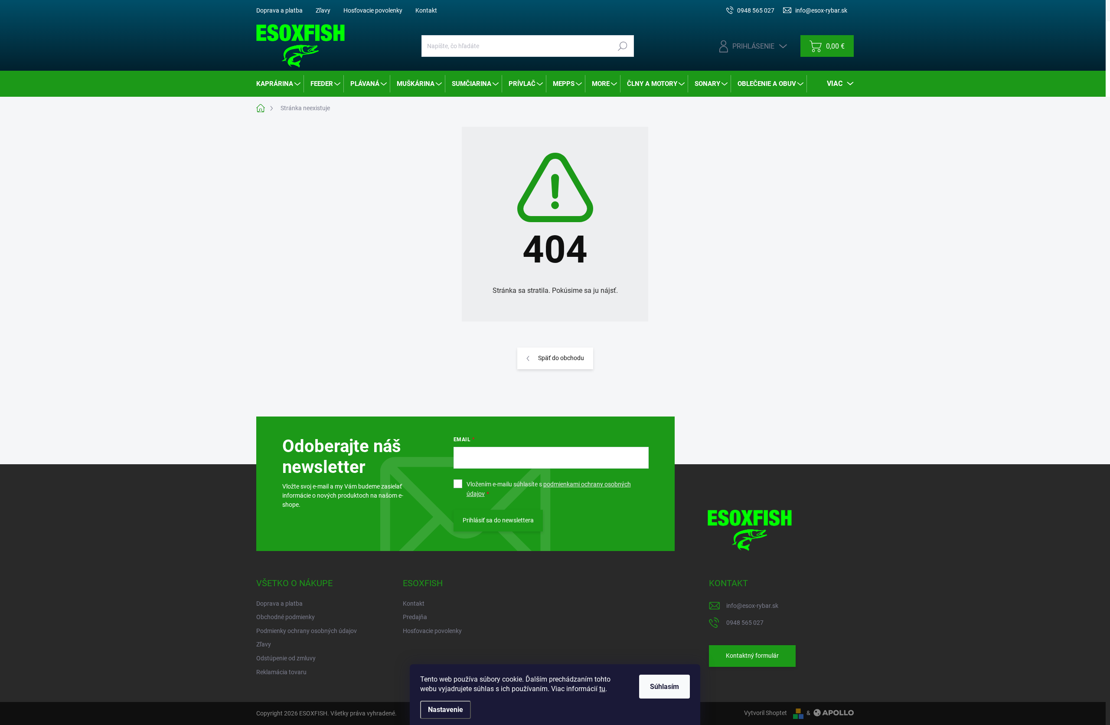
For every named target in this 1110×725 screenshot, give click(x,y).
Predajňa (415, 616)
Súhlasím (664, 686)
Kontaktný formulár (752, 655)
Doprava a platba (279, 10)
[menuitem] (279, 84)
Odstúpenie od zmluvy (286, 658)
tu (602, 689)
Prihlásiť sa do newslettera (498, 520)
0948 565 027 (745, 622)
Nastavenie (445, 709)
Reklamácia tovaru (281, 672)
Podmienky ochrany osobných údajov (306, 630)
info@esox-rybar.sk (752, 605)
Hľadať (622, 46)
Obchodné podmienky (285, 616)
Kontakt (426, 10)
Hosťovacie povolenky (372, 10)
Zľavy (323, 10)
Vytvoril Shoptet (765, 712)
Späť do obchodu (561, 357)
